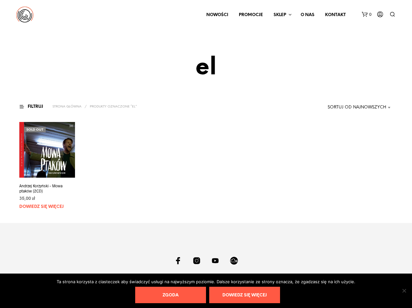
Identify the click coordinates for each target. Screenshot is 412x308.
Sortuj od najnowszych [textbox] (357, 107)
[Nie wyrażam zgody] (404, 290)
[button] (366, 14)
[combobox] (355, 107)
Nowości (217, 15)
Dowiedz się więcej (41, 207)
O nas (307, 15)
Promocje (251, 15)
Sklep (280, 15)
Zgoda (171, 295)
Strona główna (66, 106)
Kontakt (335, 15)
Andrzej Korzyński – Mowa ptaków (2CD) (40, 188)
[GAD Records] (178, 261)
